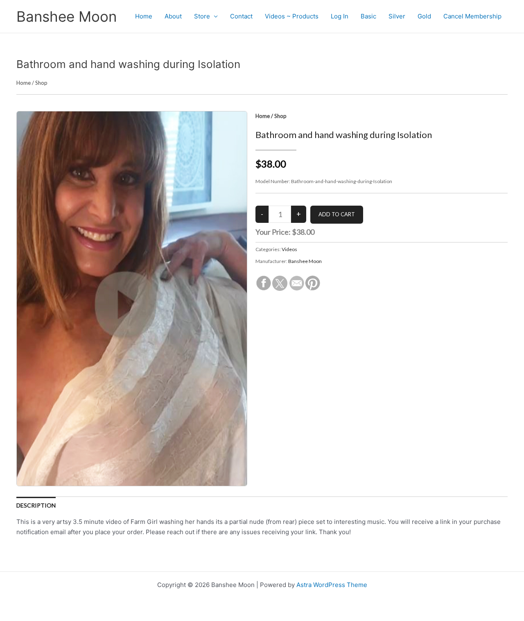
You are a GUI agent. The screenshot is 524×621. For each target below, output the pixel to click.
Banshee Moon (66, 16)
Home (143, 16)
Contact (241, 16)
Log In (339, 16)
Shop (41, 82)
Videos (289, 249)
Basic (368, 16)
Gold (424, 16)
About (173, 16)
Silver (396, 16)
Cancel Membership (472, 16)
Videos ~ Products (291, 16)
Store (202, 16)
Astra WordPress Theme (331, 585)
